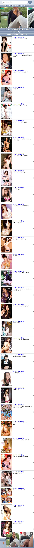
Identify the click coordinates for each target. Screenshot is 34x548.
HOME (3, 544)
